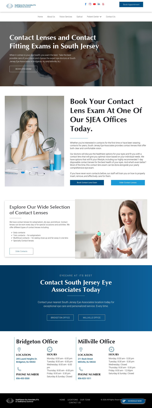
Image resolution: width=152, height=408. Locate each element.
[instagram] (90, 4)
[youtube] (94, 4)
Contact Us (110, 17)
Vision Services (65, 17)
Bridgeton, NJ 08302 (26, 362)
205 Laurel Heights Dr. (26, 359)
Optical (80, 17)
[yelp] (103, 4)
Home (40, 17)
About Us (51, 17)
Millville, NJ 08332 (87, 362)
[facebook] (85, 4)
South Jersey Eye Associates (78, 302)
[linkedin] (99, 4)
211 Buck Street (85, 359)
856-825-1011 (84, 378)
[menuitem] (64, 399)
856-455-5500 (22, 378)
